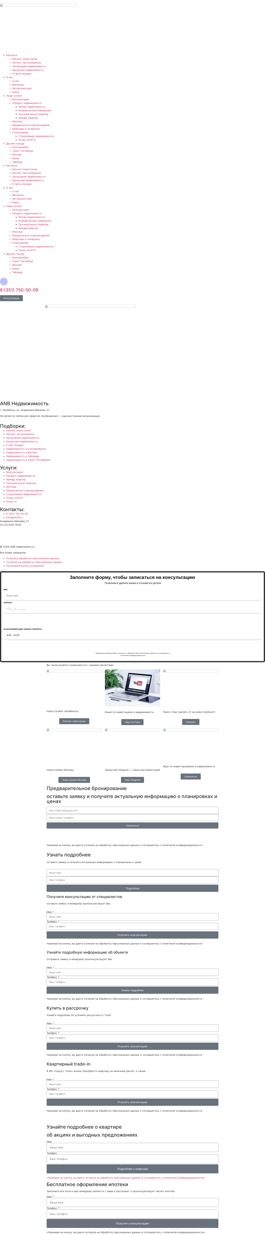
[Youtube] (4, 533)
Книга (15, 91)
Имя (5, 590)
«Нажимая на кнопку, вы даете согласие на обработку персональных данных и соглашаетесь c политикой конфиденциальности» (126, 1177)
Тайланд (17, 161)
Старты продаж (22, 73)
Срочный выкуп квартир (33, 114)
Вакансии (18, 84)
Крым (15, 158)
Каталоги (11, 55)
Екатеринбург (20, 147)
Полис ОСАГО (26, 139)
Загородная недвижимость (29, 66)
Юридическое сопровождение (31, 125)
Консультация (20, 99)
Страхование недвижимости (36, 136)
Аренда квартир (28, 117)
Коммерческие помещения (34, 110)
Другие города (15, 143)
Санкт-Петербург (23, 150)
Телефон (8, 603)
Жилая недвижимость (31, 106)
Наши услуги (14, 95)
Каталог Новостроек (24, 58)
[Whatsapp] (50, 835)
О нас (9, 77)
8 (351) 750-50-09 (19, 290)
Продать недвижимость (27, 103)
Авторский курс (22, 88)
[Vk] (12, 533)
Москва (16, 154)
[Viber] (59, 835)
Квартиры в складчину (26, 128)
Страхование (20, 132)
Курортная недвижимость (28, 69)
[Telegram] (67, 835)
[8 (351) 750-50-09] (4, 281)
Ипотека (17, 121)
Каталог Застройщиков (26, 62)
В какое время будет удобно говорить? (23, 629)
